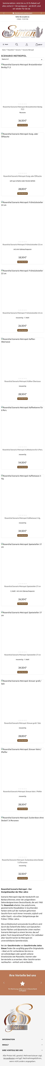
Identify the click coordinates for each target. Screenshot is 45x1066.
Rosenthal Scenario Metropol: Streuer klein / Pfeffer (22, 791)
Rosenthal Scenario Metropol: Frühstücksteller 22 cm (22, 244)
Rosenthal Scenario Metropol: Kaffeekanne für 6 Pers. (23, 450)
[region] (22, 6)
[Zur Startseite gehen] (22, 31)
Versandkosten (9, 1058)
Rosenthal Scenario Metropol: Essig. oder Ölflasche (22, 176)
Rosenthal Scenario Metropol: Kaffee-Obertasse (22, 381)
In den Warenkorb (22, 125)
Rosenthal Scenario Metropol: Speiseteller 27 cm (22, 586)
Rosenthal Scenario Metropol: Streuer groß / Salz (22, 723)
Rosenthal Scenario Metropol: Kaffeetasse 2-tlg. (22, 518)
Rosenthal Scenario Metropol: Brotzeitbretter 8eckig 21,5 (22, 108)
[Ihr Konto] (27, 44)
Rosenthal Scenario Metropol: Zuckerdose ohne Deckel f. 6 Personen (22, 861)
